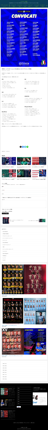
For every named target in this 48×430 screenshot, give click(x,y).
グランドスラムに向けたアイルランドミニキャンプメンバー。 (24, 167)
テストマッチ (5, 240)
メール (3, 190)
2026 (4, 363)
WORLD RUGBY (37, 387)
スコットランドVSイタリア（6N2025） (8, 166)
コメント (3, 199)
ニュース (4, 257)
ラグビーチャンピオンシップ (7, 235)
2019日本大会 (21, 422)
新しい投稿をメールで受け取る (7, 211)
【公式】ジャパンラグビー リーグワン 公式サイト (42, 394)
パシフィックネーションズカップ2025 (36, 5)
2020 (4, 376)
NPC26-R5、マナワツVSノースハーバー (11, 389)
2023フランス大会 (16, 422)
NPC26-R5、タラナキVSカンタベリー (11, 411)
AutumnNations (5, 231)
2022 (4, 372)
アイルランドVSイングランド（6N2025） (8, 179)
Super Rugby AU (5, 253)
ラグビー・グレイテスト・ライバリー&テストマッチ (4, 5)
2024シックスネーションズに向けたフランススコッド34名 (16, 221)
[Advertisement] (24, 136)
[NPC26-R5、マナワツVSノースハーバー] (4, 391)
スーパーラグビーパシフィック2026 (19, 5)
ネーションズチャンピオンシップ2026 (13, 5)
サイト (3, 193)
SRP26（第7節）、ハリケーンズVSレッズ (9, 295)
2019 (4, 378)
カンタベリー (36, 390)
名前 (3, 186)
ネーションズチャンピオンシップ (8, 249)
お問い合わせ (32, 422)
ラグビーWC (24, 1)
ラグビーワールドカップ (6, 244)
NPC (3, 246)
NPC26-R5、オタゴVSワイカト (11, 400)
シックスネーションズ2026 (25, 5)
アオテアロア (5, 251)
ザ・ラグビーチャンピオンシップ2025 (42, 5)
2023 (4, 370)
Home (2, 8)
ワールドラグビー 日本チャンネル (40, 389)
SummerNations (5, 242)
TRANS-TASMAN (5, 233)
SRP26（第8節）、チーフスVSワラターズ (9, 325)
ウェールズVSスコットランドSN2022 (38, 166)
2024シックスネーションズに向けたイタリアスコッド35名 (15, 8)
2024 (4, 367)
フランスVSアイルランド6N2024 (33, 220)
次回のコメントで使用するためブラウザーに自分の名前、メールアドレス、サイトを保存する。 (17, 197)
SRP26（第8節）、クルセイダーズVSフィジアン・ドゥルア (12, 355)
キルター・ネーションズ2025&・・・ (30, 5)
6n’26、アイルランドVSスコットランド (23, 179)
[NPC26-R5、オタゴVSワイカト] (4, 402)
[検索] (46, 6)
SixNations (5, 8)
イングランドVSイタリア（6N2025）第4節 (38, 179)
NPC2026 (9, 5)
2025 (4, 365)
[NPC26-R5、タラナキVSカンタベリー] (4, 414)
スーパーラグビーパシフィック (7, 238)
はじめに (4, 260)
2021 (4, 374)
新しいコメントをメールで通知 (7, 209)
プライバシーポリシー (27, 422)
